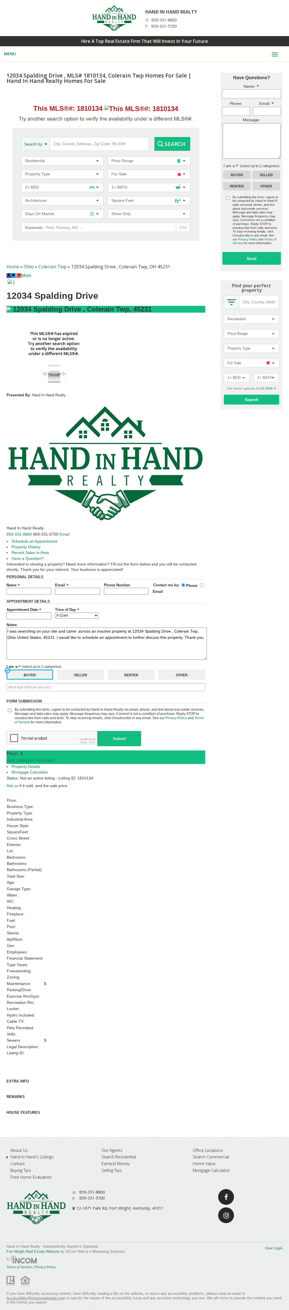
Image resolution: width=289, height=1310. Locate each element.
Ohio (29, 267)
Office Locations (208, 1150)
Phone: (236, 103)
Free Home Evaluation (31, 1177)
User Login (274, 1248)
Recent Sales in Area (30, 553)
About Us (19, 1150)
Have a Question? (28, 558)
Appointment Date (22, 609)
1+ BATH (119, 187)
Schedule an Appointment (34, 541)
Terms (92, 742)
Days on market (39, 214)
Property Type (37, 174)
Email (64, 534)
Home (12, 267)
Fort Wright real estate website (32, 1251)
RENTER (131, 675)
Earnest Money (116, 1163)
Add (183, 227)
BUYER (30, 675)
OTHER (182, 675)
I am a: (34, 666)
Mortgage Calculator (30, 772)
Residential (35, 161)
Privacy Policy (176, 718)
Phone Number (117, 585)
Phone (191, 586)
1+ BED (32, 187)
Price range (122, 161)
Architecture (36, 200)
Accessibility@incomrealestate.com (35, 1298)
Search (175, 144)
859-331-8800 (164, 20)
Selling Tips (112, 1170)
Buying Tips (20, 1170)
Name (11, 585)
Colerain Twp (52, 267)
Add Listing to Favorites (30, 760)
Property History (26, 547)
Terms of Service (19, 1267)
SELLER (80, 675)
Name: (239, 86)
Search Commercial (211, 1156)
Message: (251, 120)
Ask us (12, 786)
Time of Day (66, 609)
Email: (261, 103)
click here (264, 388)
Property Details (26, 767)
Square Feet (122, 200)
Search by (33, 144)
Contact (17, 1163)
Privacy (83, 742)
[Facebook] (226, 1197)
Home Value (204, 1163)
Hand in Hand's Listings (32, 1156)
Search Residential (119, 1156)
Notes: (11, 625)
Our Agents (112, 1150)
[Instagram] (226, 1215)
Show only (121, 214)
